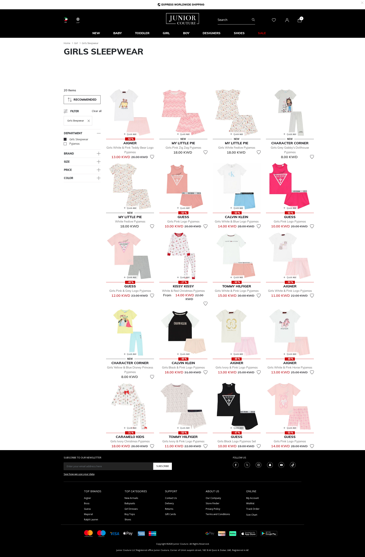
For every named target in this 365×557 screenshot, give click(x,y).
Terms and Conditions (218, 514)
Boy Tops (130, 514)
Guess (87, 508)
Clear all (97, 111)
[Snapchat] (270, 464)
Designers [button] (212, 33)
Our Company (213, 498)
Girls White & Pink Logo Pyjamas (237, 291)
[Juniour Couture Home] (182, 18)
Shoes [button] (239, 33)
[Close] (362, 2)
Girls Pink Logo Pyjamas (183, 221)
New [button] (96, 33)
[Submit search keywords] (253, 19)
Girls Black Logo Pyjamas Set (236, 441)
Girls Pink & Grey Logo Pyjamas (130, 291)
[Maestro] (101, 533)
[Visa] (114, 533)
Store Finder (212, 503)
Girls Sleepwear (90, 43)
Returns (169, 508)
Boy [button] (186, 33)
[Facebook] (236, 464)
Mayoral (88, 514)
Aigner (87, 498)
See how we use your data (79, 474)
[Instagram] (258, 464)
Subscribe (162, 466)
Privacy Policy (213, 508)
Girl (76, 43)
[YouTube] (281, 464)
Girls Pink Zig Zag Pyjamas (183, 147)
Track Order (252, 508)
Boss (86, 503)
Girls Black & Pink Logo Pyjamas (183, 367)
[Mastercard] (88, 533)
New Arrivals (131, 498)
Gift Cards (170, 514)
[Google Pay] (210, 533)
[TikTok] (293, 464)
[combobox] (236, 19)
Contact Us (171, 498)
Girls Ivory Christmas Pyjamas (130, 441)
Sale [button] (262, 33)
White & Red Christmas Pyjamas (183, 291)
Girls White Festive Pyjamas (236, 147)
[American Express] (141, 533)
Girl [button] (166, 33)
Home (67, 43)
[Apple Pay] (128, 533)
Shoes (128, 519)
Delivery (169, 503)
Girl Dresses (131, 508)
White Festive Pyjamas (130, 221)
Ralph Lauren (91, 519)
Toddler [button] (142, 33)
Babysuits (130, 503)
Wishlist (250, 503)
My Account (252, 498)
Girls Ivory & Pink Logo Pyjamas (237, 367)
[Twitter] (247, 464)
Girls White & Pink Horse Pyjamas (289, 367)
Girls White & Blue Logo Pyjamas (237, 221)
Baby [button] (117, 33)
